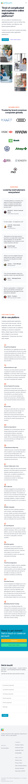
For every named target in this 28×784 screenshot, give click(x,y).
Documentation (5, 748)
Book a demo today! (16, 39)
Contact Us (5, 39)
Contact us (5, 30)
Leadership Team (19, 750)
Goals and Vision (19, 747)
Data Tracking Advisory (21, 765)
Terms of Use (18, 760)
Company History (19, 745)
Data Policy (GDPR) (20, 771)
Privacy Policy (18, 763)
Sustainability (18, 753)
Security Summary (19, 768)
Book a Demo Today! (14, 645)
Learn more (14, 640)
